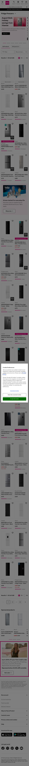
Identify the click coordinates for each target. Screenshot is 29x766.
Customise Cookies (14, 390)
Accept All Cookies (14, 398)
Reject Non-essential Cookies (14, 394)
